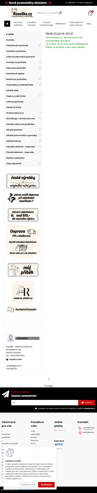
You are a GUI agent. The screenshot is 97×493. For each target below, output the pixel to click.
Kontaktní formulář (31, 23)
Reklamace (60, 23)
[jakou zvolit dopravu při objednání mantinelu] (23, 192)
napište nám (15, 359)
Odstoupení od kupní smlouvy (76, 23)
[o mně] (23, 262)
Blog (89, 23)
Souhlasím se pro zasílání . (66, 408)
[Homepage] (7, 23)
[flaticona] (48, 380)
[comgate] (60, 431)
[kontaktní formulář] (23, 307)
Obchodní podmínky (18, 23)
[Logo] (20, 13)
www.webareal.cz (28, 489)
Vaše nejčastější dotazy (35, 434)
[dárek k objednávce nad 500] (23, 215)
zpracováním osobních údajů (61, 408)
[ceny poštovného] (23, 226)
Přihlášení (72, 2)
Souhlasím (46, 484)
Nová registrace (86, 2)
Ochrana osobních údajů (46, 23)
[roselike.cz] (23, 181)
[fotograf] (23, 282)
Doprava (34, 440)
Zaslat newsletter (24, 396)
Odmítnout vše (28, 485)
